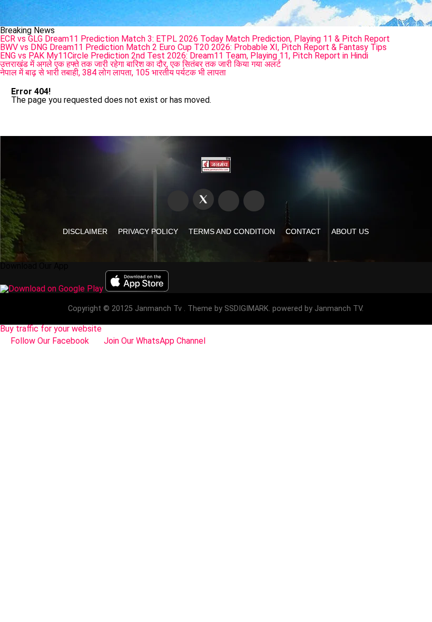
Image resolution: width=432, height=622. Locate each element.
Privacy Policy (148, 231)
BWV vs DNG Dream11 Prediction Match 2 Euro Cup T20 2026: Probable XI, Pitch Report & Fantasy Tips (193, 47)
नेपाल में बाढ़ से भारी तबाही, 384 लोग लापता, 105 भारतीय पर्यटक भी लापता (113, 72)
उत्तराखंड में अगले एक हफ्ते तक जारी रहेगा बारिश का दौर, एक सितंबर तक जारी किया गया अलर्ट (140, 64)
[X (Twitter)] (203, 199)
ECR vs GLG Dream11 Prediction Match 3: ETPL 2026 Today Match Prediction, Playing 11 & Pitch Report (195, 39)
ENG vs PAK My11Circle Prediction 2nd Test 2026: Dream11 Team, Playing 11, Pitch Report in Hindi (184, 56)
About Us (350, 231)
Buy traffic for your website (51, 329)
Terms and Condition (232, 231)
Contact (303, 231)
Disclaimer (85, 231)
